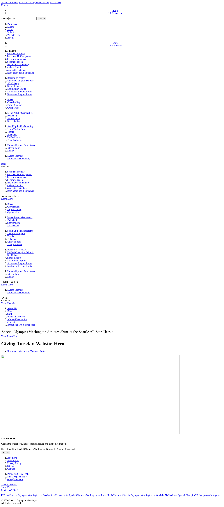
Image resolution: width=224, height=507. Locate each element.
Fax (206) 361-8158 (17, 476)
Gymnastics (13, 107)
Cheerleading (13, 102)
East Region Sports (16, 89)
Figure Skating (14, 105)
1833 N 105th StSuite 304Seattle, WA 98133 (10, 487)
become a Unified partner (19, 56)
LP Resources (115, 13)
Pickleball (12, 115)
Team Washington (16, 129)
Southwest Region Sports (19, 91)
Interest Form (13, 148)
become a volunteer (16, 59)
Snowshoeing (13, 118)
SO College (13, 83)
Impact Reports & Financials (21, 325)
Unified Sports (14, 137)
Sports (10, 29)
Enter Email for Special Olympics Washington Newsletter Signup (32, 449)
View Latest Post (9, 336)
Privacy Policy (14, 463)
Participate (12, 24)
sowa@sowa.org (15, 479)
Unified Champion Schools (20, 80)
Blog (9, 311)
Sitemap (11, 466)
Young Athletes (14, 140)
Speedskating (13, 121)
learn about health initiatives (20, 72)
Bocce (10, 99)
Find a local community (18, 158)
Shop (115, 10)
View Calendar (8, 303)
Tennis (10, 131)
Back (3, 163)
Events (10, 26)
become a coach (15, 61)
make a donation (15, 67)
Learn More (7, 198)
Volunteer (12, 32)
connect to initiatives (17, 70)
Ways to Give (13, 35)
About (10, 37)
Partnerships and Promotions (21, 145)
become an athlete (16, 53)
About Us (12, 308)
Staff (9, 314)
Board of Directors (16, 316)
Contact (11, 322)
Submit (5, 452)
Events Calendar (15, 156)
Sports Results (14, 86)
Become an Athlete (16, 78)
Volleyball (12, 134)
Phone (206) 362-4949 (18, 474)
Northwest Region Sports (19, 94)
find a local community (18, 64)
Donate (4, 5)
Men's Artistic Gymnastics (19, 113)
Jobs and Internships (17, 319)
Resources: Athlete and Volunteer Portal (26, 351)
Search (4, 18)
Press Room (13, 460)
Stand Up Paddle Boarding (20, 126)
